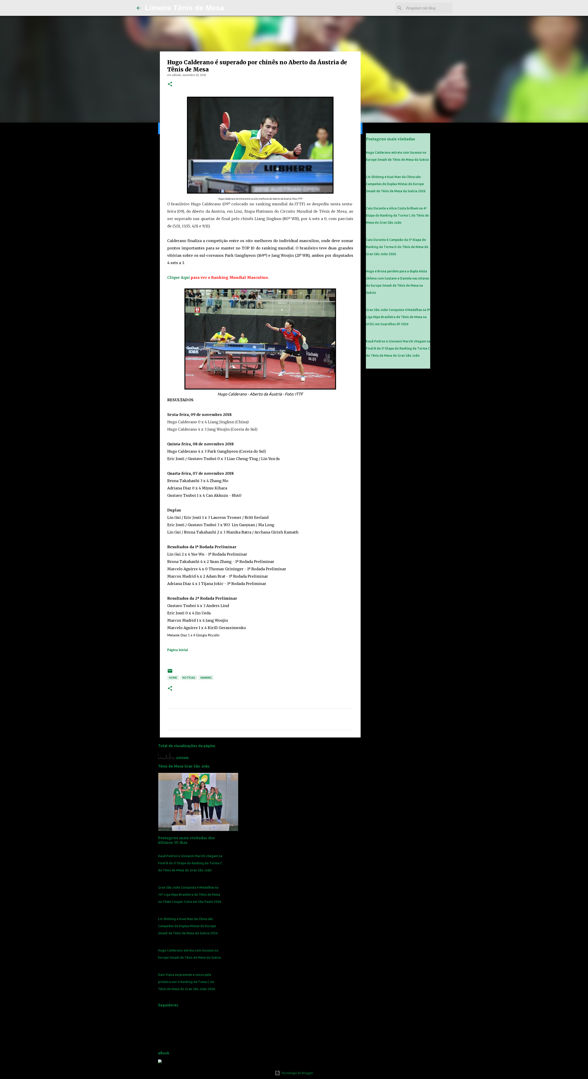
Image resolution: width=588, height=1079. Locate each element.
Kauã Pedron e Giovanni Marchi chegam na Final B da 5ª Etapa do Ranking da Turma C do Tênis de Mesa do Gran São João (190, 863)
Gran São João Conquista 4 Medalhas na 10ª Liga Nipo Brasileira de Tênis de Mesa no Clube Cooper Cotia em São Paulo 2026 (189, 895)
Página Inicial (177, 650)
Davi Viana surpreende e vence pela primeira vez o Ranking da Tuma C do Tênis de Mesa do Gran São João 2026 (186, 982)
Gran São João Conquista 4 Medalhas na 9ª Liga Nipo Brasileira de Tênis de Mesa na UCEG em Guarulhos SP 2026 (398, 317)
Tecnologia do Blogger (296, 1073)
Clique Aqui (178, 277)
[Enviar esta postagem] (170, 672)
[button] (170, 84)
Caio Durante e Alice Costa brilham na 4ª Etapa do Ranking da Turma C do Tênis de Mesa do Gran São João (397, 215)
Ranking (206, 677)
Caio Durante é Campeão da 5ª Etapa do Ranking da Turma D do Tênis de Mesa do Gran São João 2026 (397, 247)
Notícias (188, 677)
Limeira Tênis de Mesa (184, 8)
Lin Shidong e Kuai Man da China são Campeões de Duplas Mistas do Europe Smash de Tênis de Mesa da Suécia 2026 (188, 926)
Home (173, 677)
